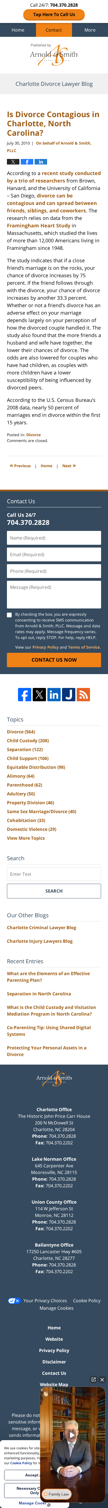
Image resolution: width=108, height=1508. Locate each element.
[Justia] (68, 694)
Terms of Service (84, 647)
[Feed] (83, 694)
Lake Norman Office (54, 1159)
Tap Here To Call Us (54, 14)
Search (54, 891)
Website (54, 1339)
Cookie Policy (87, 1301)
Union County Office (54, 1202)
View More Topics (26, 838)
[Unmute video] (72, 1435)
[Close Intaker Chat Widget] (102, 1379)
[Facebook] (24, 694)
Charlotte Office (54, 1109)
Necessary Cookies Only (35, 1490)
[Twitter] (39, 694)
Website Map (54, 1384)
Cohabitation (26, 820)
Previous (20, 465)
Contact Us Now (54, 659)
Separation (25, 749)
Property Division (30, 803)
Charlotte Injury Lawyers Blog (40, 941)
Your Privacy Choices (45, 1301)
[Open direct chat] (93, 1379)
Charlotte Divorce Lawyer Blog (54, 55)
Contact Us (54, 1373)
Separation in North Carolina (39, 994)
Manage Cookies (57, 1308)
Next (69, 465)
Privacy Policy (45, 647)
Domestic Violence (31, 829)
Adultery (21, 794)
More (90, 30)
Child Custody (28, 741)
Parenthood (24, 785)
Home (18, 30)
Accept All (34, 1475)
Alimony (20, 776)
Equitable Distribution (36, 767)
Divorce (33, 434)
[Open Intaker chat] (49, 1504)
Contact (54, 30)
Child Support (27, 758)
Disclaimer (54, 1362)
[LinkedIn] (54, 694)
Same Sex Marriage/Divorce (41, 811)
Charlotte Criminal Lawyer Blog (41, 927)
